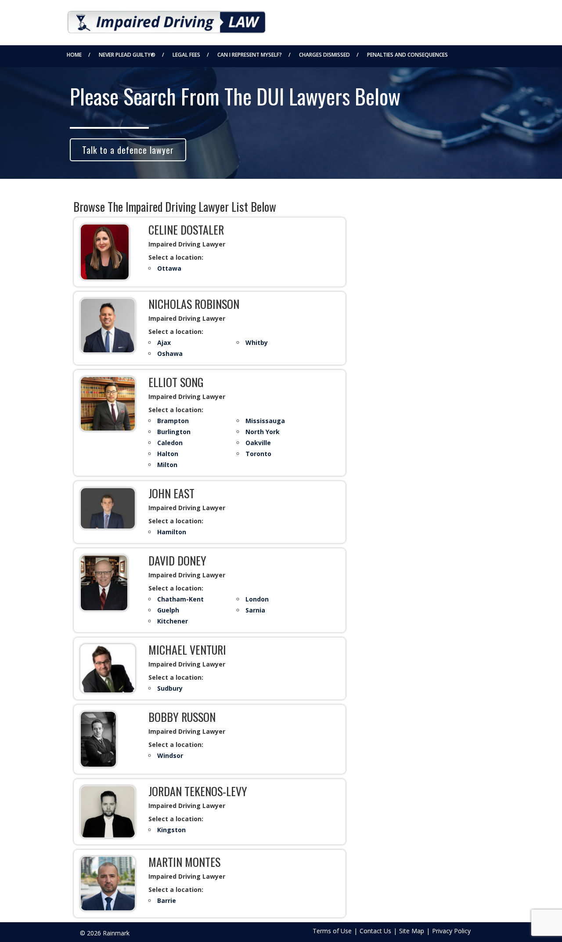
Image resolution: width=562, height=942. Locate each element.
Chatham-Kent (180, 599)
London (257, 599)
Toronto (258, 453)
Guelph (168, 610)
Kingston (171, 830)
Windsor (170, 755)
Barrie (166, 900)
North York (262, 432)
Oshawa (170, 353)
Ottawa (169, 268)
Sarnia (255, 610)
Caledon (170, 442)
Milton (167, 464)
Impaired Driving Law (166, 19)
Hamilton (171, 532)
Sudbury (170, 688)
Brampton (173, 421)
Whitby (256, 342)
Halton (167, 453)
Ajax (164, 342)
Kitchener (172, 621)
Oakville (258, 442)
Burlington (174, 432)
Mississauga (265, 421)
